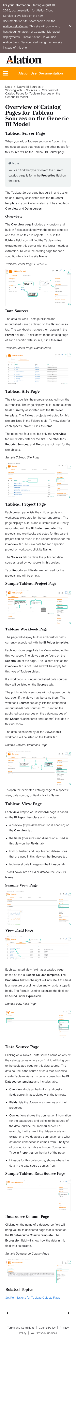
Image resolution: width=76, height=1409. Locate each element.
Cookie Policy (47, 1327)
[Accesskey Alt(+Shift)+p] (69, 1313)
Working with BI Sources (21, 90)
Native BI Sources (29, 86)
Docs (8, 86)
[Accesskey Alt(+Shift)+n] (69, 1313)
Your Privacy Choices (44, 1333)
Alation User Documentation (40, 73)
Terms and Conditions (20, 1327)
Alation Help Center (15, 26)
